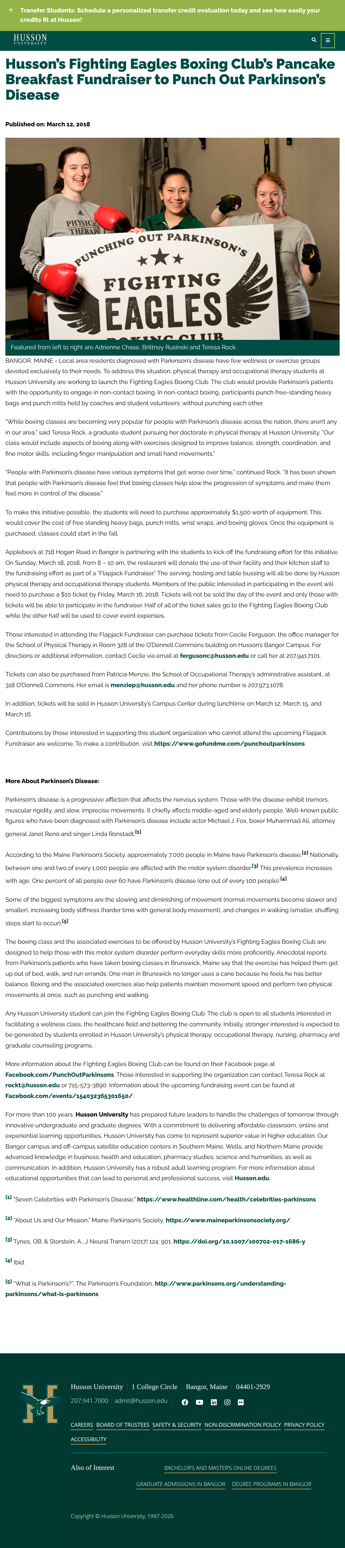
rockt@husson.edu (32, 1085)
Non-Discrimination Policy (243, 1424)
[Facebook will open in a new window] (183, 1402)
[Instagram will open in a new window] (226, 1402)
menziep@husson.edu (143, 685)
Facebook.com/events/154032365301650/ (69, 1096)
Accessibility (88, 1439)
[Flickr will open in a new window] (239, 1402)
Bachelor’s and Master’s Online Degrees (220, 1468)
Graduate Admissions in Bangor (180, 1484)
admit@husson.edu (141, 1401)
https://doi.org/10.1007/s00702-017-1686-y (239, 1241)
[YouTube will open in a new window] (198, 1402)
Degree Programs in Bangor (271, 1484)
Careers (82, 1424)
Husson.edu (252, 1178)
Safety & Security (177, 1424)
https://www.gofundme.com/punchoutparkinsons (229, 743)
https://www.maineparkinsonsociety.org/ (228, 1220)
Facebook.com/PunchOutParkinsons (59, 1074)
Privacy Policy (304, 1424)
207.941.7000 (89, 1401)
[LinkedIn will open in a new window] (213, 1402)
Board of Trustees (123, 1424)
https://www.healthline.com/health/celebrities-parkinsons (226, 1199)
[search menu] (314, 40)
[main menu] (328, 40)
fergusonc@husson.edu (214, 655)
